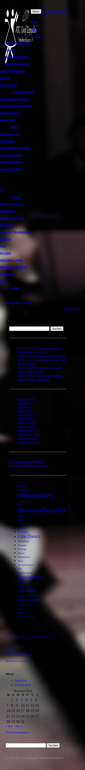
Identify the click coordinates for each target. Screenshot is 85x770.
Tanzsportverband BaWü (26, 462)
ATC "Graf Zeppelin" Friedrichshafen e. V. (30, 636)
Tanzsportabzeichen (28, 595)
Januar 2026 (26, 427)
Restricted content (19, 303)
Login (14, 288)
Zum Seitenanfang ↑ (17, 732)
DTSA (21, 516)
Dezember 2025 (29, 431)
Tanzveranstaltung (27, 605)
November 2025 (29, 435)
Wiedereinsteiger (26, 617)
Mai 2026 (24, 411)
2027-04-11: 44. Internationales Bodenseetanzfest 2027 (39, 350)
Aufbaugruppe (25, 501)
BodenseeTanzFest (42, 510)
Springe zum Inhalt (55, 11)
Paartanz (22, 545)
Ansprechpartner (17, 43)
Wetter (21, 613)
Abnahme (23, 486)
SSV (20, 569)
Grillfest (22, 528)
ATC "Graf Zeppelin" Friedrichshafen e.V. (39, 758)
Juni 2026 (24, 407)
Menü (35, 11)
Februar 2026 (27, 423)
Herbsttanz (23, 532)
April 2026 (25, 415)
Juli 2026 (24, 403)
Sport (20, 561)
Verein (36, 36)
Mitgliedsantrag (16, 57)
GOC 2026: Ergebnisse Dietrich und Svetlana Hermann (40, 378)
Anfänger (22, 490)
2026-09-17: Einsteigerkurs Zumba (42, 356)
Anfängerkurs (35, 495)
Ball (20, 505)
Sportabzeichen (25, 565)
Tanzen (15, 197)
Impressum (12, 648)
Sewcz (21, 553)
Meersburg (23, 541)
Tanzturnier (29, 599)
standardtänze (31, 577)
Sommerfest (24, 557)
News (35, 29)
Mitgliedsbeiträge (17, 64)
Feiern (21, 520)
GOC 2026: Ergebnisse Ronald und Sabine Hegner (39, 370)
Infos (14, 127)
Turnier (22, 609)
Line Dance (29, 536)
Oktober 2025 (27, 439)
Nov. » (19, 726)
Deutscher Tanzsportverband (29, 466)
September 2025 (29, 442)
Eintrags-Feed (22, 684)
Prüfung (22, 549)
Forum (21, 524)
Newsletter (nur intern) (19, 661)
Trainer (10, 50)
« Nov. (9, 726)
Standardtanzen (25, 573)
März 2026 (25, 419)
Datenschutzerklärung (19, 654)
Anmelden (20, 680)
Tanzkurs (26, 590)
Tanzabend (23, 582)
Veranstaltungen (22, 92)
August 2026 (27, 399)
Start (34, 22)
